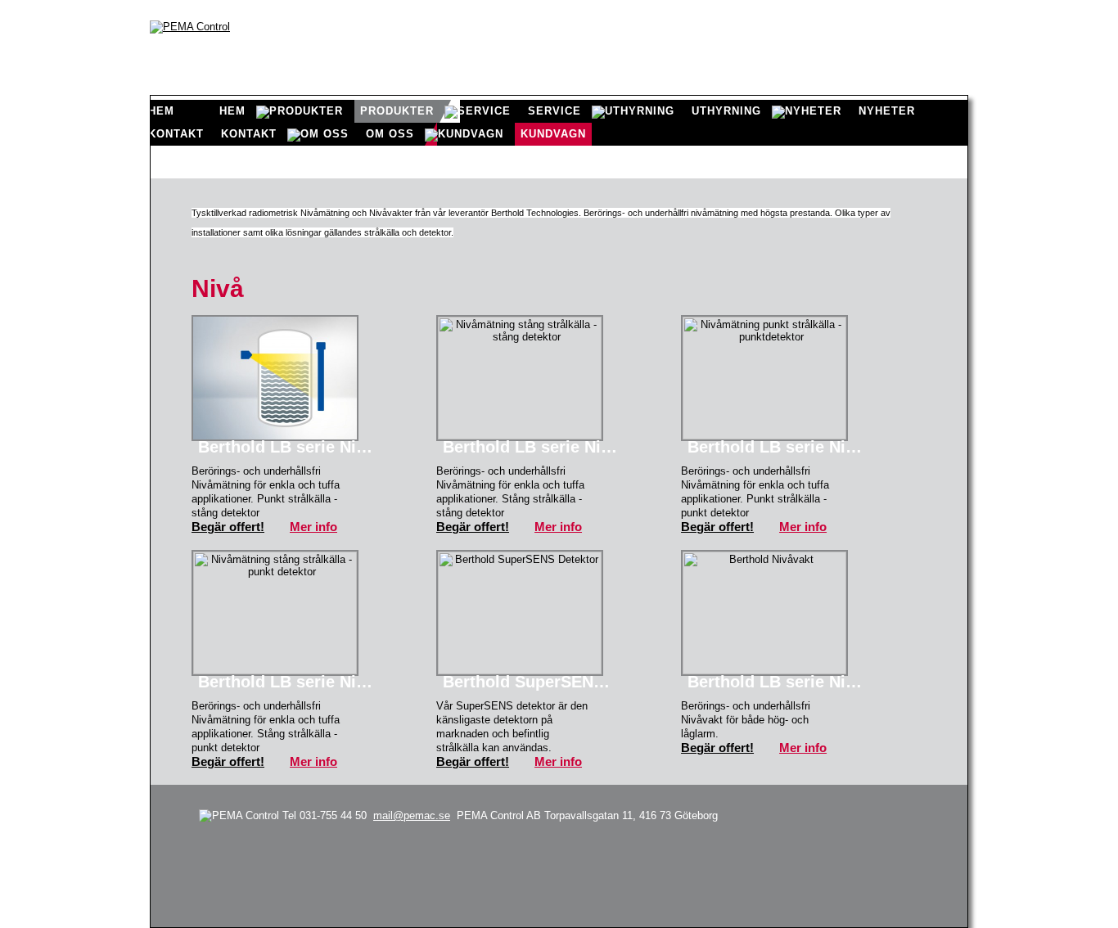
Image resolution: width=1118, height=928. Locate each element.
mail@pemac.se (411, 815)
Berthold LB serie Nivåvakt (779, 682)
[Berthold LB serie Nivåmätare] (275, 378)
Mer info (313, 527)
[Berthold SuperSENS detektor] (520, 613)
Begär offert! (228, 527)
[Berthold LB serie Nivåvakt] (764, 613)
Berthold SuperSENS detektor (535, 682)
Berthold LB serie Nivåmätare (290, 447)
